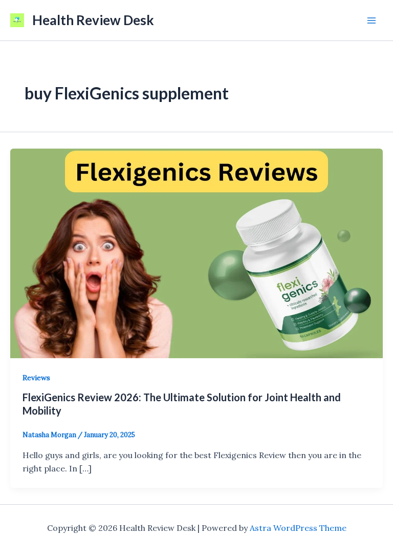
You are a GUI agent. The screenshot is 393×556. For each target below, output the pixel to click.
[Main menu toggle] (371, 20)
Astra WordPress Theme (298, 528)
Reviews (36, 377)
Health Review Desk (93, 20)
